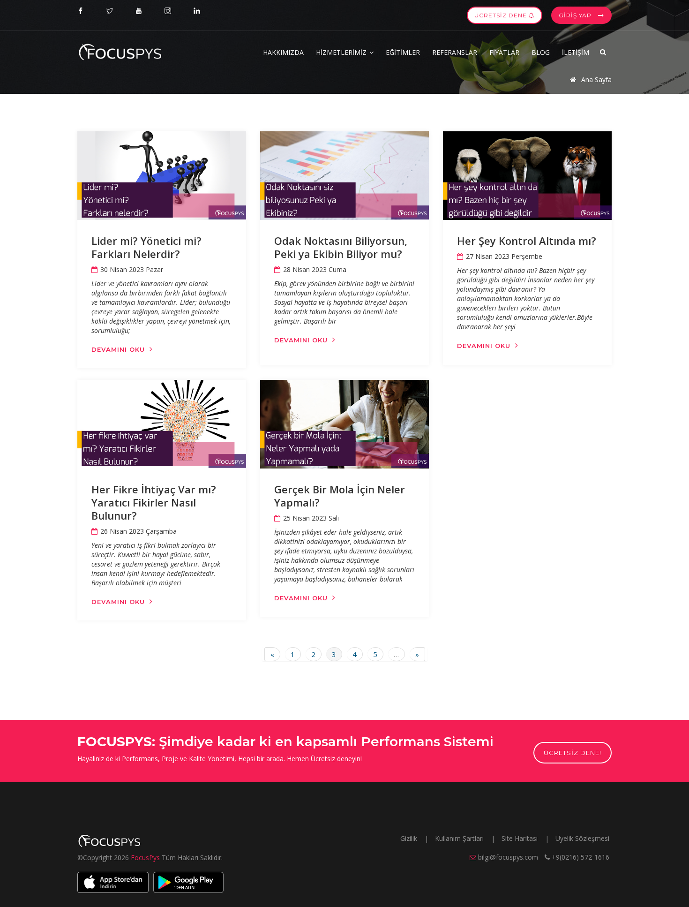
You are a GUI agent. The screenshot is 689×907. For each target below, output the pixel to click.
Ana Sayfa (595, 79)
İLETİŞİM (575, 52)
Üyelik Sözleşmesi (582, 838)
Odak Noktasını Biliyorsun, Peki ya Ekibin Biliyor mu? (340, 247)
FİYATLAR (504, 52)
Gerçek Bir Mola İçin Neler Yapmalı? (339, 495)
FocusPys (146, 857)
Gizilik (409, 838)
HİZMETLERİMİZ (342, 52)
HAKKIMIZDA (283, 52)
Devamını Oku (118, 349)
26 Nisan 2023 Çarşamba (138, 531)
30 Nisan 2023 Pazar (131, 269)
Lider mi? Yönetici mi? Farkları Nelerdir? (146, 247)
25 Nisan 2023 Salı (311, 518)
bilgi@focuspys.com (508, 857)
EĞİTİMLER (403, 52)
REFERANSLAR (454, 52)
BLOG (541, 52)
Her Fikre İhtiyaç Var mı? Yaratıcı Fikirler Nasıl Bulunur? (153, 502)
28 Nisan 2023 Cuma (314, 269)
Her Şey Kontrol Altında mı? (526, 241)
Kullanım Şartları (460, 838)
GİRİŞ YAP (576, 15)
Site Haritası (520, 838)
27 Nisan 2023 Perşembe (504, 256)
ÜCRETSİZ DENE (501, 15)
